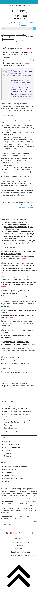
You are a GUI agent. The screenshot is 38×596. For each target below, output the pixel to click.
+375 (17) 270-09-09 (18, 545)
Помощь (7, 406)
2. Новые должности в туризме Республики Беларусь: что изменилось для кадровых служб (18, 269)
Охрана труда (9, 472)
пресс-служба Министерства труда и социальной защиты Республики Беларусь (17, 54)
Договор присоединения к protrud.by (17, 411)
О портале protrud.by (11, 444)
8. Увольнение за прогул (10, 360)
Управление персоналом (13, 478)
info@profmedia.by (23, 552)
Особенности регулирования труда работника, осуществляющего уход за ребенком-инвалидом (18, 226)
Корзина (23, 25)
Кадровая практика (11, 475)
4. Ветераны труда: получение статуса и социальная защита (15, 297)
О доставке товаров (11, 431)
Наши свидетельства (12, 447)
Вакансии (7, 456)
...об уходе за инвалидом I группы (16, 222)
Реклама (7, 450)
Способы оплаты (10, 428)
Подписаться (9, 425)
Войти (22, 22)
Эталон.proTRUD (10, 23)
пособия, (8, 63)
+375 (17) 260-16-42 (18, 548)
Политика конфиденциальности (16, 409)
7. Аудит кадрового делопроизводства (15, 345)
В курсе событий (10, 469)
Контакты (7, 441)
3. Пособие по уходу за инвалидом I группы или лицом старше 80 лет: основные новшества (18, 283)
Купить (6, 481)
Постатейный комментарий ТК (15, 466)
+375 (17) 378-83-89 (18, 542)
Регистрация (29, 22)
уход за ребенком (17, 65)
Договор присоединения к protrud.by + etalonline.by (18, 415)
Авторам (7, 453)
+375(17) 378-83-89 (19, 16)
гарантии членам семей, (21, 63)
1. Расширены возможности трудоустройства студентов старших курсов (17, 257)
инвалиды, (7, 65)
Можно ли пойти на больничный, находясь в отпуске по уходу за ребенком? (20, 241)
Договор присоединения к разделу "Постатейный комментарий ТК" (17, 421)
